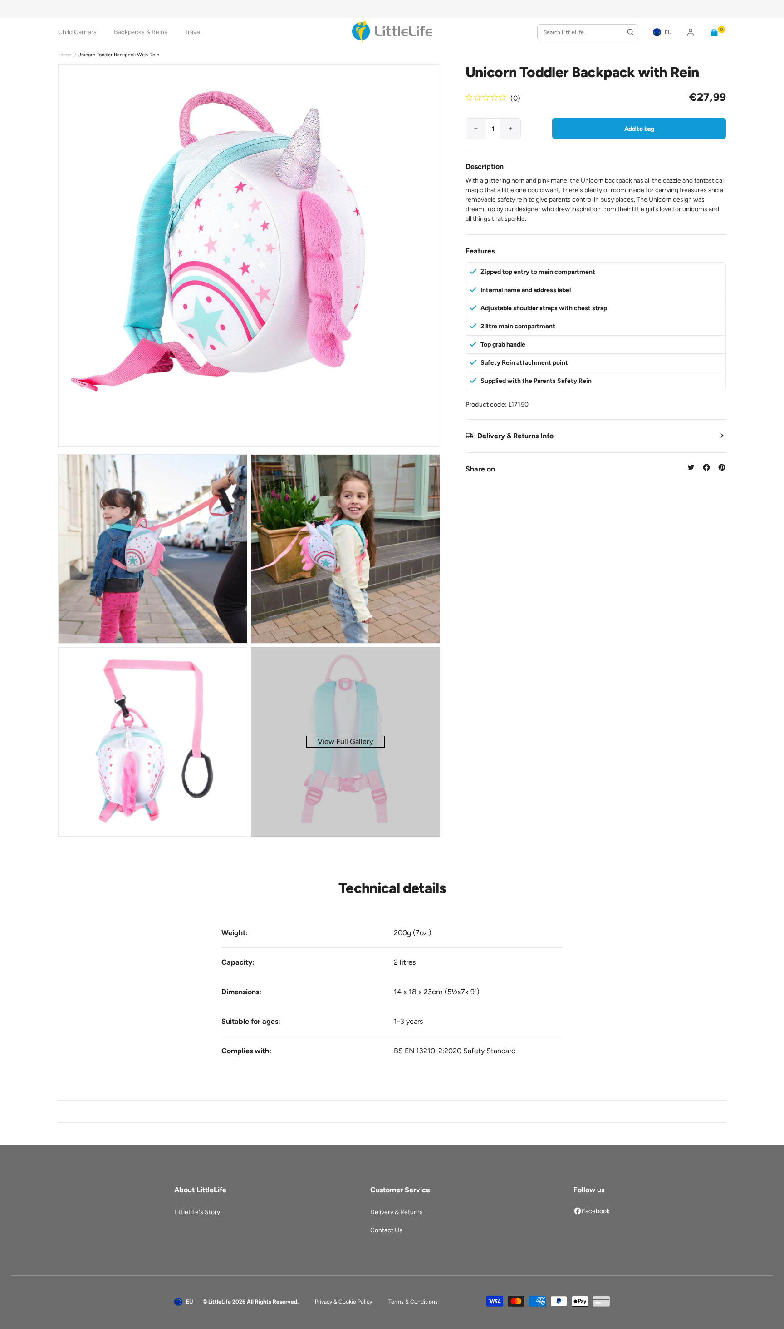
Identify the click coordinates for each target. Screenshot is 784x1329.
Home (65, 55)
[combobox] (587, 32)
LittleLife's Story (197, 1212)
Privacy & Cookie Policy (343, 1302)
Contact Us (386, 1230)
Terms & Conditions (413, 1302)
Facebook (596, 1211)
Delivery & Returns (396, 1212)
